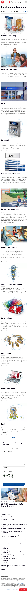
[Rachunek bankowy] (14, 24)
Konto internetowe (8, 389)
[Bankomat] (14, 128)
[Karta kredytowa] (14, 306)
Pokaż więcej (13, 437)
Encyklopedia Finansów (7, 519)
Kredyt (3, 424)
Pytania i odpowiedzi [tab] (14, 11)
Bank (3, 103)
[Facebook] (2, 576)
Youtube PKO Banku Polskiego (9, 563)
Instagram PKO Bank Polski (12, 547)
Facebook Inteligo (14, 528)
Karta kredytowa (7, 318)
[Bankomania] (14, 2)
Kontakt (3, 569)
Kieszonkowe (6, 354)
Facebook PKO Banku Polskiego (14, 525)
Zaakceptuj (23, 589)
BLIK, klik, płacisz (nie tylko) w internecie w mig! (12, 505)
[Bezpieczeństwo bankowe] (14, 162)
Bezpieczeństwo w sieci (9, 248)
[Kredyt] (14, 412)
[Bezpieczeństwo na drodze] (14, 197)
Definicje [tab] (4, 11)
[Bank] (14, 91)
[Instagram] (4, 576)
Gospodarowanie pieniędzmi (11, 284)
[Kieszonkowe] (14, 341)
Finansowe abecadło (6, 517)
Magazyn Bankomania (7, 514)
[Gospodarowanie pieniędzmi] (14, 272)
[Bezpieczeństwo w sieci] (14, 236)
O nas (2, 572)
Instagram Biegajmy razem (12, 551)
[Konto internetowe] (14, 377)
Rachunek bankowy (8, 36)
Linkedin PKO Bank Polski (12, 559)
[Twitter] (6, 576)
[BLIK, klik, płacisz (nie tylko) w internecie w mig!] (14, 495)
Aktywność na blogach (9, 70)
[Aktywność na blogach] (14, 57)
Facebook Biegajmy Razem (12, 531)
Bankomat (5, 140)
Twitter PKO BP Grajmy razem (13, 555)
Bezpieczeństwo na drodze (11, 209)
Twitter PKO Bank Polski (14, 539)
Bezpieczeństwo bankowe (10, 174)
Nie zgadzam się (14, 589)
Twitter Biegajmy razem (13, 543)
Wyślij (14, 484)
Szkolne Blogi (5, 522)
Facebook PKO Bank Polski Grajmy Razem (12, 535)
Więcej (8, 589)
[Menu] (26, 2)
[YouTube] (8, 576)
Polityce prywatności (19, 583)
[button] (2, 2)
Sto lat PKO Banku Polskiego (13, 566)
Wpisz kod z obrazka (7, 471)
